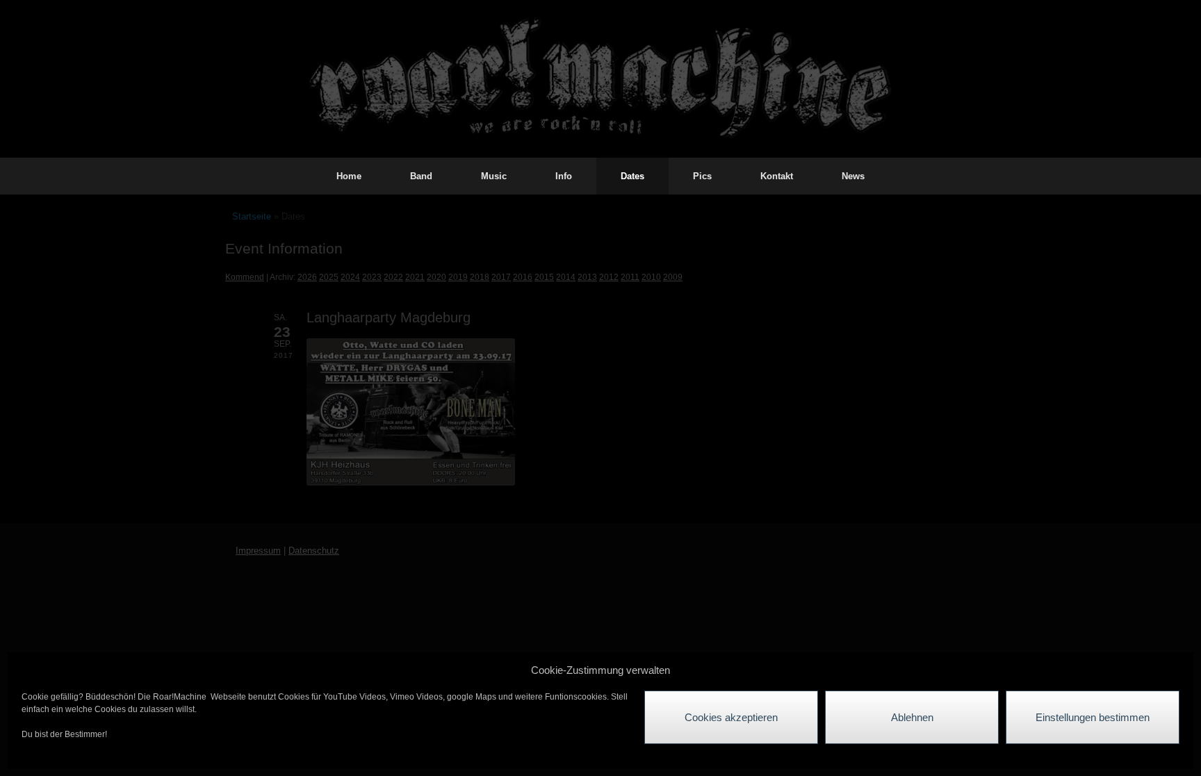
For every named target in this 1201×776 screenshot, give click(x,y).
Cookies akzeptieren (731, 717)
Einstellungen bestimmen (1093, 717)
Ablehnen (912, 717)
